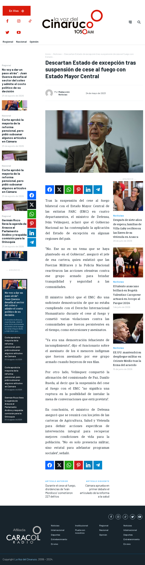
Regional (6, 65)
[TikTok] (30, 21)
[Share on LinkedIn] (88, 189)
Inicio (48, 54)
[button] (139, 22)
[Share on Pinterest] (78, 189)
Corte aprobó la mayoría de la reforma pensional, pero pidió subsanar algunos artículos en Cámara (14, 130)
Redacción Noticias (64, 93)
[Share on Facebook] (49, 189)
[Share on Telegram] (97, 189)
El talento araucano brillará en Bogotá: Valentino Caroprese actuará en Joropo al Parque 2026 (127, 294)
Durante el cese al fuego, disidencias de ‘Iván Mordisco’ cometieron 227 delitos (60, 491)
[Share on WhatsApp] (69, 189)
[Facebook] (7, 21)
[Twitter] (7, 32)
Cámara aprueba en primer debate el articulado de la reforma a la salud (94, 491)
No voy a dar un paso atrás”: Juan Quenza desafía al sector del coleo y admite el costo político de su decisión (14, 80)
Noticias (57, 54)
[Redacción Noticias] (49, 93)
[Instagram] (18, 21)
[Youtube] (18, 32)
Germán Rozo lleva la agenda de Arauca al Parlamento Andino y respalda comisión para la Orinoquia (14, 230)
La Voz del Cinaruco (26, 559)
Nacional (6, 115)
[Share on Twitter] (59, 189)
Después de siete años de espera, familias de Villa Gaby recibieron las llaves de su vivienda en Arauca (127, 228)
